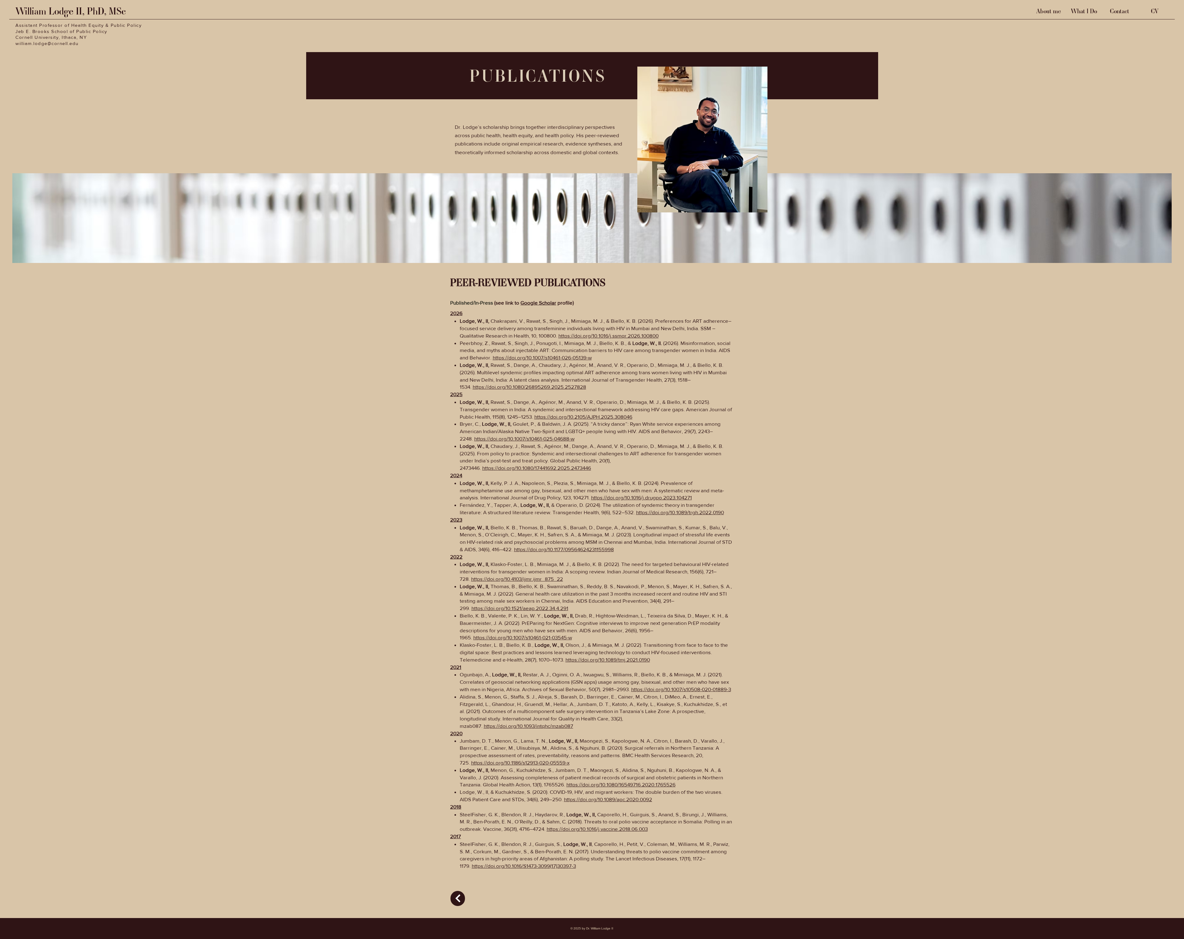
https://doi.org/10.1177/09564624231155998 (564, 549)
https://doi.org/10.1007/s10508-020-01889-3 (681, 689)
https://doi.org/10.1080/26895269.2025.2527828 (529, 387)
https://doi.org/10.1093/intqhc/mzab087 (528, 726)
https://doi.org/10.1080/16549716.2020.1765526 (621, 784)
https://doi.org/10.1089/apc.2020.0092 (608, 799)
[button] (1084, 11)
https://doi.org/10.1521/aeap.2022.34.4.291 (519, 608)
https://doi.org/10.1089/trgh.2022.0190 (680, 512)
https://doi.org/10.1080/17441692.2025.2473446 (536, 468)
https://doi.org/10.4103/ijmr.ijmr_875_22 (517, 579)
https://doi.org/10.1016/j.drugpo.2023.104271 (641, 497)
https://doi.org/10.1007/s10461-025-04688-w (524, 438)
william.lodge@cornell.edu (47, 43)
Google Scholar (538, 302)
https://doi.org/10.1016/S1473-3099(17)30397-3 (524, 866)
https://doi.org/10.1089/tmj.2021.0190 (607, 659)
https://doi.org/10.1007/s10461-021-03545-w (522, 637)
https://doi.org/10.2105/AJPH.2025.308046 (583, 417)
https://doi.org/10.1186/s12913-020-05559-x (520, 762)
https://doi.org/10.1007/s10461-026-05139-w (542, 357)
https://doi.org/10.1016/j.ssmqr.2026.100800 (608, 335)
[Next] (457, 898)
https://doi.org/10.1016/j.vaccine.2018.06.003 (597, 829)
